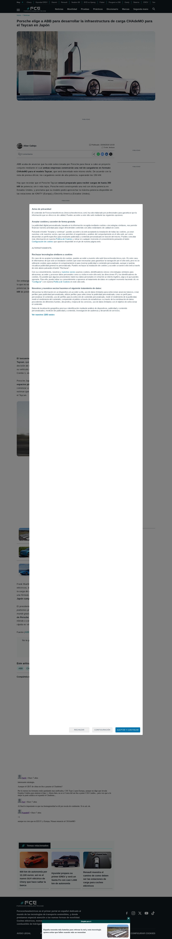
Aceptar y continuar (128, 730)
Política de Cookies (64, 239)
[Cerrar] (128, 918)
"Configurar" (37, 282)
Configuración (102, 730)
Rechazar (79, 730)
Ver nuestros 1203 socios (43, 315)
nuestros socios (68, 272)
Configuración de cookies (42, 241)
